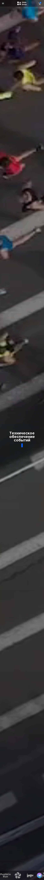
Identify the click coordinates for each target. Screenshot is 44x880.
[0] (39, 3)
